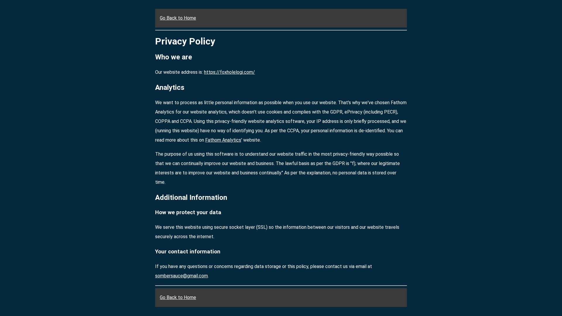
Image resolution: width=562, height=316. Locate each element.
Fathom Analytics (223, 140)
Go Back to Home (178, 18)
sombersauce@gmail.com (181, 276)
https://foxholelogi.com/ (229, 72)
